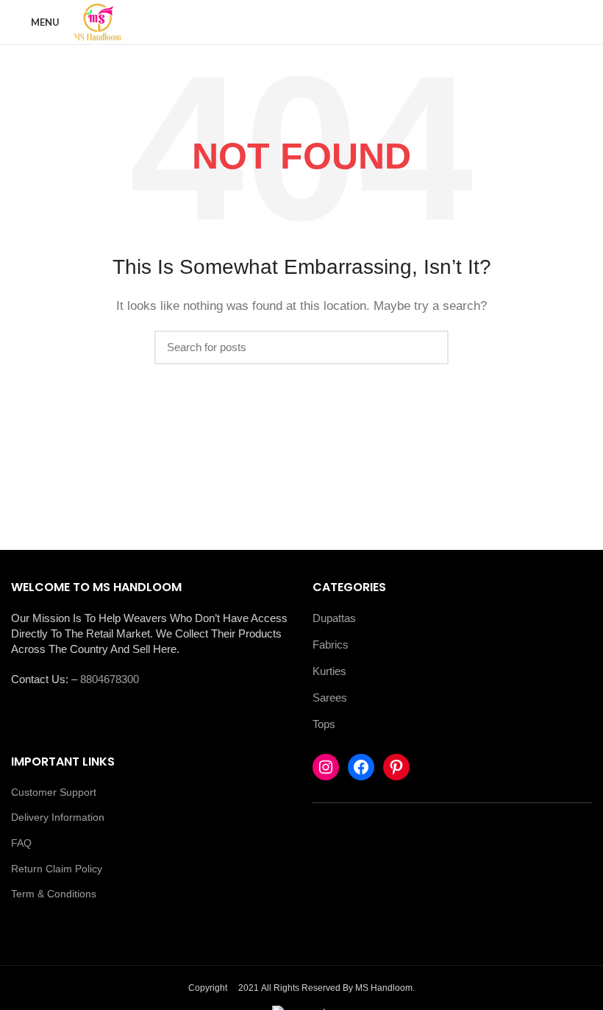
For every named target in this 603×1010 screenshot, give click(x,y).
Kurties (329, 671)
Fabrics (331, 644)
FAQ (21, 843)
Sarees (330, 697)
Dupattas (334, 618)
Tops (324, 724)
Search (428, 347)
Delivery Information (57, 817)
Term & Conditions (53, 894)
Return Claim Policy (56, 869)
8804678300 (109, 679)
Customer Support (53, 792)
